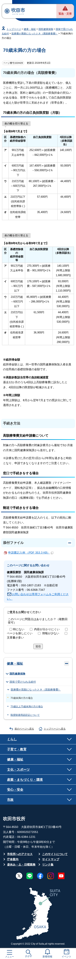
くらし (12, 739)
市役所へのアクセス (20, 854)
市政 (10, 799)
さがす (28, 956)
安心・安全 (15, 789)
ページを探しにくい (19, 633)
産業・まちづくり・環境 (25, 779)
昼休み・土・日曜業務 (21, 864)
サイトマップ (50, 859)
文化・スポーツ (18, 769)
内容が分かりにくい (47, 629)
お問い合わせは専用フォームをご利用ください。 (38, 596)
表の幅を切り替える (16, 123)
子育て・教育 (17, 749)
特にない (18, 629)
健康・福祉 (30, 29)
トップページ (13, 29)
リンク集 (48, 864)
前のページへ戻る (24, 728)
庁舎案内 (12, 859)
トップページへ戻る (55, 728)
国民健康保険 (46, 29)
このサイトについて (55, 854)
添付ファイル (13, 543)
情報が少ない (50, 633)
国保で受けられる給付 (23, 681)
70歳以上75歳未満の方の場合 (27, 706)
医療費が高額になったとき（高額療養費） (35, 33)
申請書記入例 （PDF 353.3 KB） (29, 552)
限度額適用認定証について (25, 715)
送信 (38, 646)
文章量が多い (15, 637)
